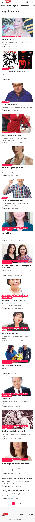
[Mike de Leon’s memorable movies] (17, 60)
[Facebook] (27, 514)
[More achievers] (17, 221)
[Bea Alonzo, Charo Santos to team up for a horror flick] (17, 253)
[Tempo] (8, 2)
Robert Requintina (8, 275)
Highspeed (17, 36)
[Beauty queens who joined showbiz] (17, 419)
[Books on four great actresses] (17, 321)
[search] (27, 1)
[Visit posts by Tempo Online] (3, 79)
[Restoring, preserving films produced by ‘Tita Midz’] (17, 451)
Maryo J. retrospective (9, 104)
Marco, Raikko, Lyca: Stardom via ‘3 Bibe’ (16, 491)
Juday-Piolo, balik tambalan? (11, 366)
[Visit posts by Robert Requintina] (3, 275)
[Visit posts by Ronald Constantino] (3, 143)
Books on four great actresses (12, 333)
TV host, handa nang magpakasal (13, 200)
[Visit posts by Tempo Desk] (3, 47)
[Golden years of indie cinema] (17, 123)
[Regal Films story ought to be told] (17, 288)
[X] (29, 514)
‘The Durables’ (7, 398)
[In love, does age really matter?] (17, 155)
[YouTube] (32, 514)
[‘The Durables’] (17, 386)
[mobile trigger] (3, 2)
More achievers (7, 233)
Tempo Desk (7, 47)
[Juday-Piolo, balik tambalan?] (17, 354)
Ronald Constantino (8, 143)
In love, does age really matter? (12, 168)
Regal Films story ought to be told (13, 300)
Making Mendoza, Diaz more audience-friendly (17, 478)
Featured (5, 132)
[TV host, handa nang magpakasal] (17, 188)
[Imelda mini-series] (17, 27)
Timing (5, 197)
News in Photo (7, 230)
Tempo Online (7, 79)
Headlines (24, 228)
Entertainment (7, 36)
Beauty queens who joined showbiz (13, 431)
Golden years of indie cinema (11, 135)
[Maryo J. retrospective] (17, 92)
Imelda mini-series (8, 39)
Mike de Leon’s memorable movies (13, 72)
